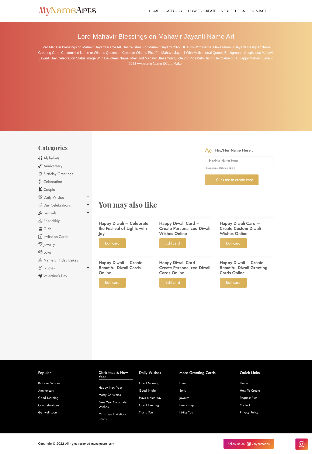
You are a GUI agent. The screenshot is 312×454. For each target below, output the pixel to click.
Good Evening (149, 405)
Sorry (182, 390)
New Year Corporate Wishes (112, 404)
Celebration (52, 181)
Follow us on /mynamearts (249, 443)
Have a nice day (150, 397)
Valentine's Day (54, 276)
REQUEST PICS (233, 10)
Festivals (49, 213)
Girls (46, 229)
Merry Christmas (110, 394)
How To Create (250, 390)
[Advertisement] (156, 99)
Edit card (112, 243)
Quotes (48, 268)
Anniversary (52, 166)
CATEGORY (173, 10)
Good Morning (48, 397)
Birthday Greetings (57, 174)
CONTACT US (261, 10)
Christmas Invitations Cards (112, 417)
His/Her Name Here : (234, 150)
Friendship (51, 221)
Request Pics (248, 397)
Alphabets (50, 158)
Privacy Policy (249, 412)
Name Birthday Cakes (60, 260)
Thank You (146, 412)
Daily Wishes (53, 197)
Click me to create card (234, 180)
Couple (48, 189)
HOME (154, 10)
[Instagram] (301, 444)
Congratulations (48, 405)
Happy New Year (110, 387)
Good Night (147, 390)
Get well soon (47, 412)
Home (244, 383)
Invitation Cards (55, 236)
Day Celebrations (56, 205)
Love (46, 252)
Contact (245, 405)
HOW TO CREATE (202, 10)
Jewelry (48, 244)
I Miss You (186, 412)
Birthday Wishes (49, 383)
